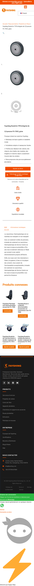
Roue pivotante (13, 24)
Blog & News (6, 444)
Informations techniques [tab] (17, 227)
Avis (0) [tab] (6, 230)
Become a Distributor (9, 441)
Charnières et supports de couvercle (14, 410)
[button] (25, 6)
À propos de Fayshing (9, 433)
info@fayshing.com (10, 466)
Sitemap (29, 487)
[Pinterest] (13, 382)
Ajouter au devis (18, 168)
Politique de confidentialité (9, 488)
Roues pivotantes (8, 413)
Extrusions (6, 417)
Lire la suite (7, 311)
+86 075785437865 (11, 469)
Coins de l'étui (7, 402)
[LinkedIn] (8, 382)
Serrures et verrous (9, 395)
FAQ (4, 448)
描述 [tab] (5, 227)
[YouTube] (17, 382)
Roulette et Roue (24, 24)
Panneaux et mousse (9, 420)
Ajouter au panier (9, 347)
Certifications (7, 437)
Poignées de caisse (9, 399)
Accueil (5, 24)
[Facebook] (4, 382)
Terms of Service (21, 488)
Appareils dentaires (9, 406)
